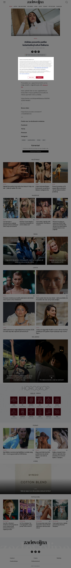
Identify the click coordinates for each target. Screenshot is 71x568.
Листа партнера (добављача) (24, 73)
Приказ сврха (31, 77)
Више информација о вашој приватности (41, 67)
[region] (36, 68)
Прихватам (40, 77)
